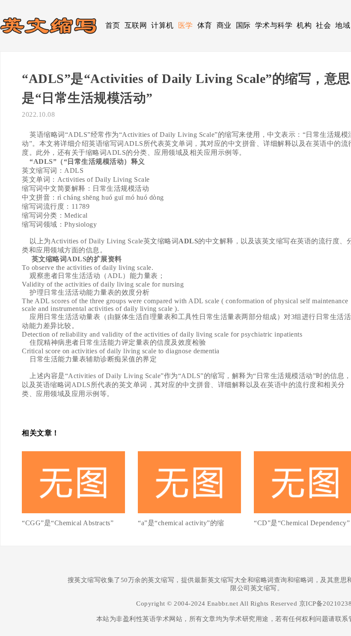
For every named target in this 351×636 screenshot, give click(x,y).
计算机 (162, 25)
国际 (243, 25)
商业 (224, 25)
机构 (304, 25)
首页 (112, 25)
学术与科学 (274, 25)
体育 (204, 25)
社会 (323, 25)
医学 (185, 25)
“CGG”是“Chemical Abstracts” (67, 523)
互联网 (136, 25)
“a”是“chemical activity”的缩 (181, 523)
